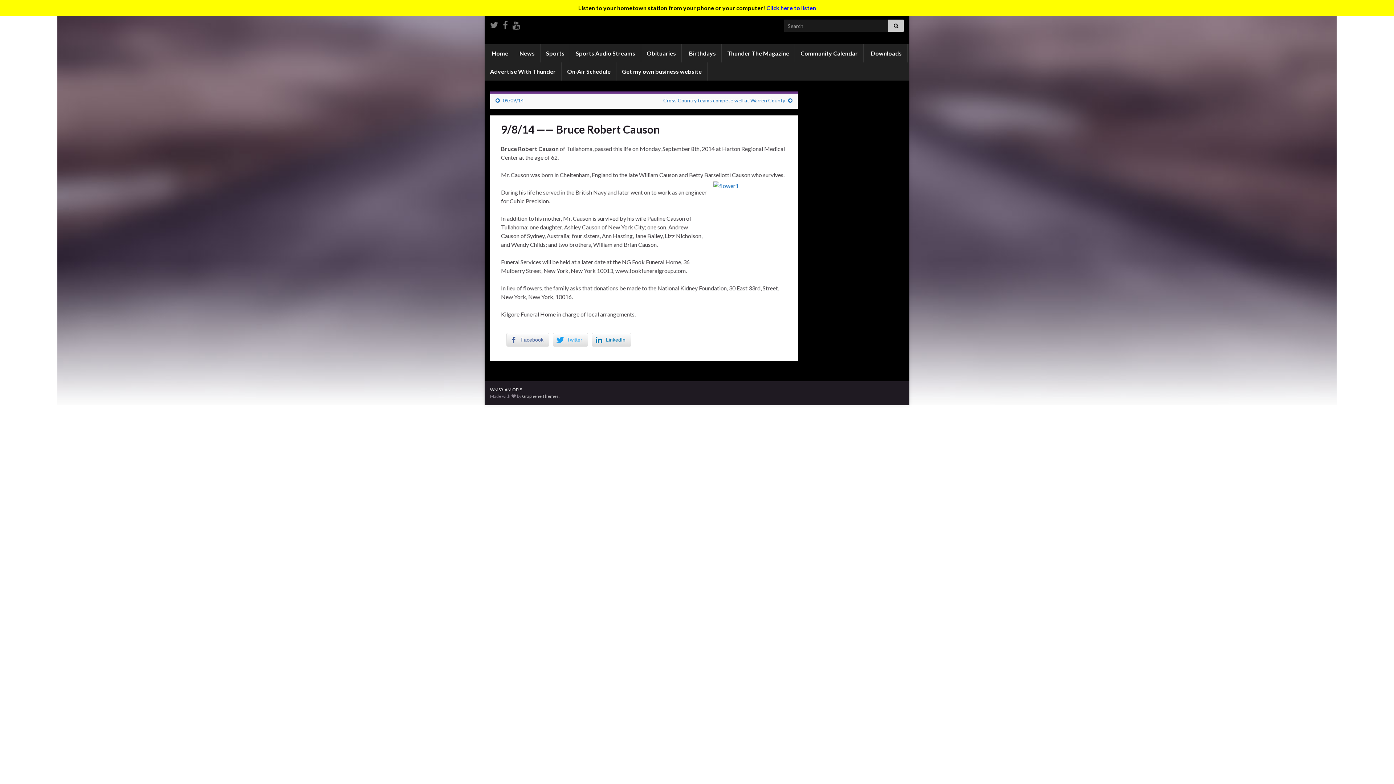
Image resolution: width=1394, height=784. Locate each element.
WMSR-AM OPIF (506, 389)
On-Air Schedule (589, 71)
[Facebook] (505, 24)
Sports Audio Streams (605, 53)
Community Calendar (829, 53)
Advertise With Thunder (523, 71)
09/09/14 (513, 100)
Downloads (886, 53)
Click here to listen (791, 7)
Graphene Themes (540, 396)
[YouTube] (516, 24)
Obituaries (661, 53)
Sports (555, 53)
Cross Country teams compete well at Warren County (724, 100)
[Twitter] (494, 24)
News (527, 53)
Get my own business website (662, 71)
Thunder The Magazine (758, 53)
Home (499, 53)
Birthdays (702, 53)
